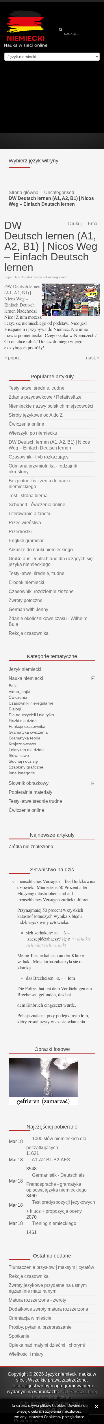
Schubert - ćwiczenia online (37, 504)
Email (93, 223)
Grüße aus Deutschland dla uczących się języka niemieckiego (51, 561)
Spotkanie (19, 1336)
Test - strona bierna (28, 495)
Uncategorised (59, 192)
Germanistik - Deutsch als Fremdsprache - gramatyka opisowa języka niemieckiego (56, 1182)
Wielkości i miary (26, 1354)
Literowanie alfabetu (29, 513)
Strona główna (23, 192)
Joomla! (20, 1385)
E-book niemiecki (26, 582)
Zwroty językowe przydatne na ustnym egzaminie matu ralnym (48, 1288)
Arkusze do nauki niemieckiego (41, 549)
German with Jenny (28, 609)
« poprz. (12, 357)
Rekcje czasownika (29, 1276)
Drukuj (74, 223)
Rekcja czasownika (29, 633)
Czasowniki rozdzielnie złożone (41, 591)
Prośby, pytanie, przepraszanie (40, 1327)
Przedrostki (20, 531)
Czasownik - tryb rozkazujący (38, 456)
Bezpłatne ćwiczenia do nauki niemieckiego (39, 483)
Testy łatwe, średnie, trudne (36, 388)
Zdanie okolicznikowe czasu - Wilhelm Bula (48, 621)
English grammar (26, 540)
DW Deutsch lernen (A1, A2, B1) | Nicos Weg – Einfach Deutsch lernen (22, 298)
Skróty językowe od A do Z (36, 415)
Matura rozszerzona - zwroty (37, 1300)
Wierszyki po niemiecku (33, 433)
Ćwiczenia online (26, 424)
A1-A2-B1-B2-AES (50, 1159)
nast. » (93, 357)
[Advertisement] (52, 96)
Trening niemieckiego (53, 1223)
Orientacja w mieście (30, 1318)
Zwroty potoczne (25, 600)
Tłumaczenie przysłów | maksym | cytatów (51, 1267)
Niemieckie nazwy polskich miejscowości (51, 406)
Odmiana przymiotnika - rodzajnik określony (43, 468)
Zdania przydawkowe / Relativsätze (45, 397)
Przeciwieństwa (25, 522)
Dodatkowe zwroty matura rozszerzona (48, 1309)
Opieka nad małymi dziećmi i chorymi (47, 1345)
